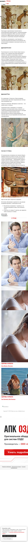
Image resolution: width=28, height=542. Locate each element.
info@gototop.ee (14, 467)
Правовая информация (6, 466)
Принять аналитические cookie (9, 535)
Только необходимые (7, 538)
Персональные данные (16, 466)
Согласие (23, 466)
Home (4, 4)
